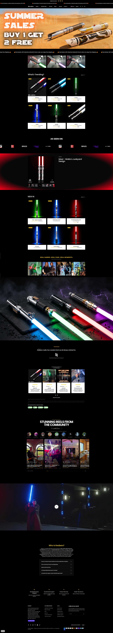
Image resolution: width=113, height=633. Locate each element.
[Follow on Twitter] (30, 625)
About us (46, 613)
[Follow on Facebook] (28, 625)
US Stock (50, 6)
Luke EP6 (56, 124)
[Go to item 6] (46, 185)
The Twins (56, 97)
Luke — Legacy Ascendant (37, 219)
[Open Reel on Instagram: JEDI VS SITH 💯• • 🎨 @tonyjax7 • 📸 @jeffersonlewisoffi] (52, 454)
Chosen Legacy (56, 246)
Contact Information (48, 614)
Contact (65, 6)
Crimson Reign (76, 246)
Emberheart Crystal (56, 219)
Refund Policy (59, 609)
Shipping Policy (60, 611)
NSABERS (60, 156)
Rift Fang (37, 246)
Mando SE (37, 97)
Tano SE (76, 124)
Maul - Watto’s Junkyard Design (70, 160)
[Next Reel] (85, 471)
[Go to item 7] (50, 185)
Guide (55, 6)
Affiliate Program (60, 614)
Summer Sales (43, 6)
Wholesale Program (60, 616)
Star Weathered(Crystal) (76, 219)
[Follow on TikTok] (39, 625)
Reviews (60, 6)
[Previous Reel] (83, 471)
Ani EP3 (37, 124)
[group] (56, 28)
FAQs (45, 611)
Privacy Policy (59, 608)
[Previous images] (29, 269)
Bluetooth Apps (47, 609)
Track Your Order (48, 616)
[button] (55, 395)
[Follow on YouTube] (37, 625)
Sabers (37, 6)
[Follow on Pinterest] (35, 625)
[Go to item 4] (39, 185)
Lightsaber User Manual (49, 608)
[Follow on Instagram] (33, 625)
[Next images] (84, 269)
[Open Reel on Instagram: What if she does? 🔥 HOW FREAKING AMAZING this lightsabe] (35, 454)
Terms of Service (60, 613)
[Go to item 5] (43, 185)
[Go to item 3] (36, 185)
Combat (76, 97)
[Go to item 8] (54, 185)
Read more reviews (56, 397)
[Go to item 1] (29, 185)
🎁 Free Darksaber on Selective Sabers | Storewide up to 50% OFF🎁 (43, 3)
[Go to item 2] (32, 185)
